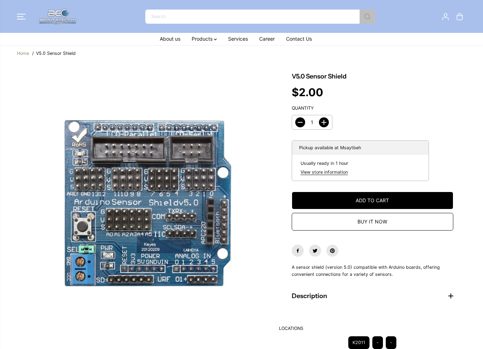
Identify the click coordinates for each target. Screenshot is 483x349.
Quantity (303, 108)
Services (238, 39)
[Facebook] (298, 251)
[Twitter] (315, 251)
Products (203, 39)
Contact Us (299, 39)
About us (170, 39)
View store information (324, 172)
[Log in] (445, 16)
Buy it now (372, 222)
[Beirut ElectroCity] (57, 16)
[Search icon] (367, 17)
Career (267, 39)
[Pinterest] (332, 251)
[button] (21, 16)
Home (23, 53)
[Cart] (459, 16)
